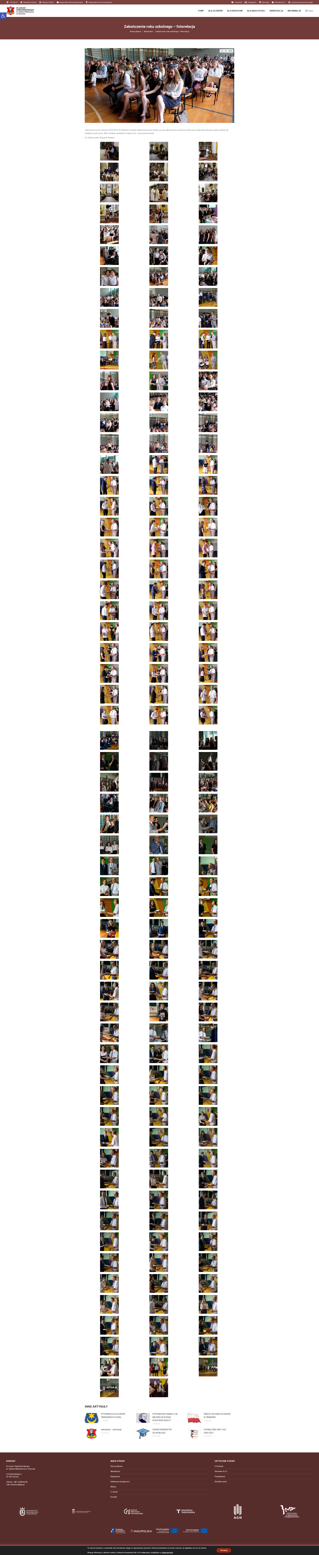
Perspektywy (220, 1476)
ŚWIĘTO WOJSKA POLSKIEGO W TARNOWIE (217, 1415)
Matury (113, 1487)
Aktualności (115, 1471)
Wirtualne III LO (221, 1471)
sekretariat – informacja (111, 1429)
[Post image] (91, 1418)
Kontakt (114, 1497)
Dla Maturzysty (221, 1481)
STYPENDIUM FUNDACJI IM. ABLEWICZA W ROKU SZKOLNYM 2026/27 (165, 1417)
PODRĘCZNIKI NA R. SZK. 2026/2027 (215, 1431)
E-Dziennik (219, 1466)
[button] (3, 15)
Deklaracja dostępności (120, 1481)
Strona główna (116, 1466)
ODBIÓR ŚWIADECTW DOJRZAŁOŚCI (162, 1431)
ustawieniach (167, 1552)
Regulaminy (115, 1476)
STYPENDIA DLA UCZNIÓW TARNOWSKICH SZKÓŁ (113, 1415)
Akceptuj (223, 1550)
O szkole (114, 1492)
